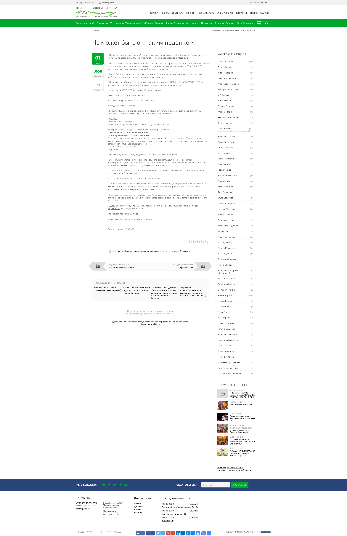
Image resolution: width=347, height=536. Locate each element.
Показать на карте (110, 518)
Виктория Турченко (227, 289)
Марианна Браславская (229, 362)
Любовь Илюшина (226, 147)
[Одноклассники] (120, 484)
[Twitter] (114, 484)
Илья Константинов (227, 78)
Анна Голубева (225, 253)
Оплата (137, 503)
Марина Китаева (226, 356)
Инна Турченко (225, 242)
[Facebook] (109, 484)
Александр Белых (226, 136)
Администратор (225, 295)
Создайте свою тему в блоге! (121, 267)
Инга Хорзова (224, 317)
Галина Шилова (225, 264)
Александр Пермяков (228, 83)
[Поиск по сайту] (267, 23)
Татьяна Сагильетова (228, 368)
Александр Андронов (228, 225)
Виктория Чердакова (228, 89)
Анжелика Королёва (228, 117)
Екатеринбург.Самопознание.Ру (178, 507)
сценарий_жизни (179, 251)
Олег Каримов (225, 164)
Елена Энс (222, 312)
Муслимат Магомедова (229, 373)
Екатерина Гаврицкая (228, 340)
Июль (249, 30)
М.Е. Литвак (223, 95)
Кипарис (166, 520)
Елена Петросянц (226, 158)
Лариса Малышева (227, 248)
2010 (243, 30)
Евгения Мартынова (227, 209)
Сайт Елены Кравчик (172, 514)
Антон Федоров (225, 72)
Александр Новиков (227, 334)
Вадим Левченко (226, 214)
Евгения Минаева (226, 278)
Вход (157, 324)
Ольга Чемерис (225, 123)
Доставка (138, 506)
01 (254, 30)
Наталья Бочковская (227, 175)
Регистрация (147, 324)
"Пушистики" (114, 208)
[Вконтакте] (103, 484)
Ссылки (193, 504)
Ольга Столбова (225, 197)
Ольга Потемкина (226, 203)
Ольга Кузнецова (226, 351)
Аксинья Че (223, 231)
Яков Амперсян (225, 192)
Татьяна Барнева (226, 106)
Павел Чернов (224, 169)
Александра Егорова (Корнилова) (228, 271)
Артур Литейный (226, 141)
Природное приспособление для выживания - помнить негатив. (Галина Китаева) (193, 291)
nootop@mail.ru (83, 509)
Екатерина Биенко (226, 284)
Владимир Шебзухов (228, 259)
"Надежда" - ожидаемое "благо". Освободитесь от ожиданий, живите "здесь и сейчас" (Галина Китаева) (164, 292)
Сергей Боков (224, 306)
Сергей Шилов (225, 301)
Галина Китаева (225, 61)
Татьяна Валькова (226, 328)
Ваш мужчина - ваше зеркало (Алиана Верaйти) (107, 288)
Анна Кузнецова (225, 153)
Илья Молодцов (225, 186)
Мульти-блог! (224, 128)
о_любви (123, 251)
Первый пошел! (186, 267)
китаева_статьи (159, 251)
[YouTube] (125, 484)
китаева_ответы (139, 251)
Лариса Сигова (225, 67)
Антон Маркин (224, 100)
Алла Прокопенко (226, 237)
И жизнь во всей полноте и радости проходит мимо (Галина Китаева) (136, 290)
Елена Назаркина (226, 323)
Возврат (138, 509)
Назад (96, 30)
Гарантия (138, 512)
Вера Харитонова (226, 220)
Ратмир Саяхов (225, 181)
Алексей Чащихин (226, 111)
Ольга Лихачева (225, 345)
